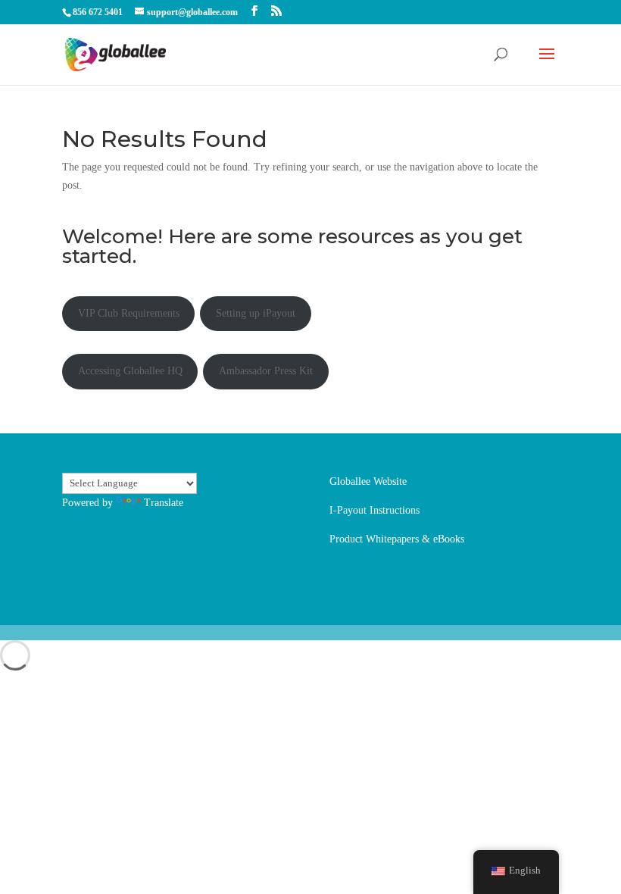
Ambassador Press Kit (266, 371)
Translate (163, 502)
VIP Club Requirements (128, 313)
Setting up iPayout (255, 313)
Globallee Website (368, 481)
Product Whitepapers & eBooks (396, 539)
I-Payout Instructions (374, 510)
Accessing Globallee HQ (130, 371)
